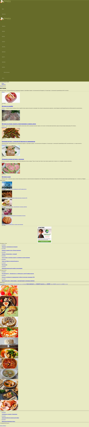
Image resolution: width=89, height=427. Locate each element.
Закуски (3, 46)
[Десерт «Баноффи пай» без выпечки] (9, 326)
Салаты (3, 41)
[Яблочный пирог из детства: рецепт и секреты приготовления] (7, 223)
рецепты (43, 284)
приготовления (30, 284)
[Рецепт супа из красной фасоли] (9, 368)
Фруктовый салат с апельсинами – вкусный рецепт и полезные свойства (14, 206)
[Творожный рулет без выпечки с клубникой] (9, 305)
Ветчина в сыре (6, 176)
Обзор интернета (7, 72)
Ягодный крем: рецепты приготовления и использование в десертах (13, 215)
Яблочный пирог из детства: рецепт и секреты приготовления (12, 224)
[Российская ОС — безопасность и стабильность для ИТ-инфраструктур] (7, 188)
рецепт (38, 284)
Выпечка (3, 51)
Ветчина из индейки (7, 106)
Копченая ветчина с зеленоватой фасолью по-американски (18, 141)
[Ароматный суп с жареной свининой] (9, 389)
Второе (3, 36)
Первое (3, 31)
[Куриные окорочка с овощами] (9, 399)
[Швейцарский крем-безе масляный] (9, 347)
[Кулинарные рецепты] (5, 20)
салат (48, 284)
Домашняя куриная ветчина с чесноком (13, 159)
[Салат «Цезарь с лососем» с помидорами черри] (9, 295)
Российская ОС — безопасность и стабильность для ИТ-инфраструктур (14, 189)
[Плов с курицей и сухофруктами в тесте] (9, 316)
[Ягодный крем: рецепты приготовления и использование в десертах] (7, 214)
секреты (54, 283)
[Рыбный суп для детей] (9, 378)
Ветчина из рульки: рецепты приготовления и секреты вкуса (19, 123)
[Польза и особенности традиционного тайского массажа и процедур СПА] (7, 197)
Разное (3, 67)
